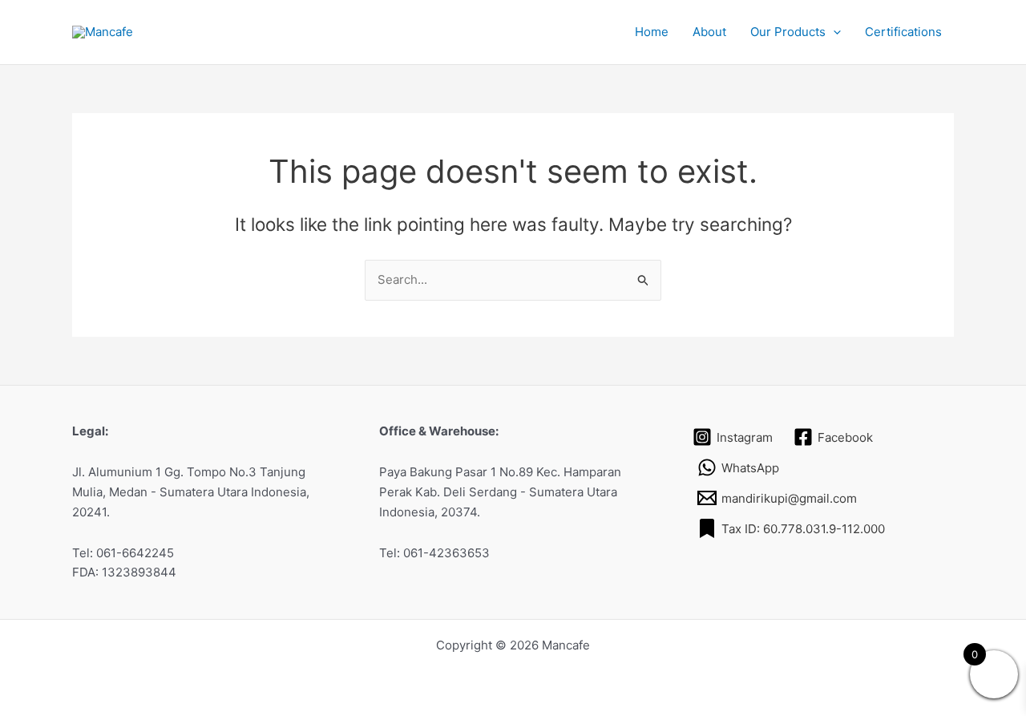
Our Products (788, 31)
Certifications (903, 31)
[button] (833, 32)
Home (652, 31)
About (709, 31)
